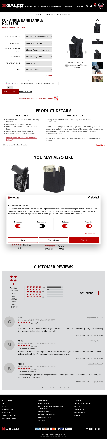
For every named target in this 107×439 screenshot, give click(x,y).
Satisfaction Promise (46, 414)
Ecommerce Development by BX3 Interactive (53, 436)
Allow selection (53, 240)
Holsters (49, 15)
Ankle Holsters (63, 15)
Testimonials (79, 412)
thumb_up (95, 336)
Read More (100, 145)
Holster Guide (7, 409)
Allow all (84, 240)
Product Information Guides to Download (51, 407)
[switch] (42, 226)
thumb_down (100, 336)
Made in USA (6, 412)
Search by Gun (31, 6)
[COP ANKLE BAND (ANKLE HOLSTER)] (77, 47)
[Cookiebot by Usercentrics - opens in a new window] (90, 197)
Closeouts (69, 6)
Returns (41, 421)
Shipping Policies (44, 418)
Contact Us (78, 400)
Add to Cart (10, 91)
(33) (43, 287)
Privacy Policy (43, 400)
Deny (23, 240)
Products (44, 6)
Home (38, 15)
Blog (4, 406)
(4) (43, 289)
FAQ (3, 403)
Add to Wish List (25, 92)
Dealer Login (79, 409)
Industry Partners (9, 416)
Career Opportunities (82, 403)
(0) (43, 292)
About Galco (7, 400)
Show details (90, 234)
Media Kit (77, 406)
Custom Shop (56, 6)
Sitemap (77, 416)
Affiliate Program (9, 419)
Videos (80, 6)
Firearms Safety (44, 411)
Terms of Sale (43, 403)
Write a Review (86, 293)
